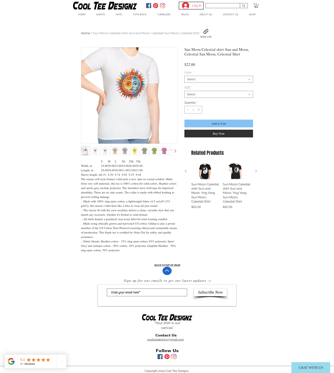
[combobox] (218, 79)
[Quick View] (205, 171)
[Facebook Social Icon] (148, 5)
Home (85, 33)
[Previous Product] (185, 171)
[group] (220, 186)
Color (188, 72)
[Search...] (243, 5)
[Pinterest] (155, 5)
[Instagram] (162, 5)
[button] (256, 5)
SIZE (188, 87)
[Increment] (199, 109)
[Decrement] (187, 109)
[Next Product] (256, 171)
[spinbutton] (193, 109)
